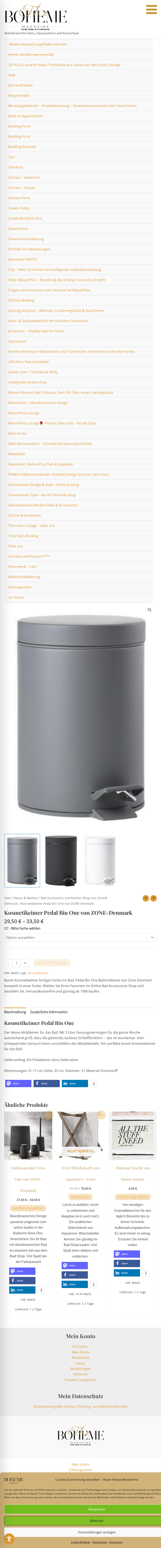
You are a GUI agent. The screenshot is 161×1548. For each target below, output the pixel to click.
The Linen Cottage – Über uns (31, 525)
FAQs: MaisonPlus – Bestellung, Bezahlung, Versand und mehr (57, 280)
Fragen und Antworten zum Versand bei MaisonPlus (49, 290)
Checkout (15, 167)
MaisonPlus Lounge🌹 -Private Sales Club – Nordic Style (52, 423)
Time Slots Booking (23, 536)
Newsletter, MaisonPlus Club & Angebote (40, 464)
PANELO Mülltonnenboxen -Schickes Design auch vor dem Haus (58, 474)
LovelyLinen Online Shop (27, 382)
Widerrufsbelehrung (24, 577)
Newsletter (17, 454)
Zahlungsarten (19, 587)
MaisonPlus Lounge (23, 413)
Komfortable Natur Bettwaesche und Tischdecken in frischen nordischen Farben (71, 351)
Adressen (80, 1374)
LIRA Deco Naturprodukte (28, 361)
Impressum (115, 1542)
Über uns (15, 546)
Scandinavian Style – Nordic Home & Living (41, 495)
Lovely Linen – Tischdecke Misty (33, 372)
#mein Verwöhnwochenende (31, 54)
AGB (11, 75)
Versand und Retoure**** (29, 556)
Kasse (80, 1363)
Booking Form (19, 126)
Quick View (28, 1155)
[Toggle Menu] (151, 9)
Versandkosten (37, 973)
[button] (149, 610)
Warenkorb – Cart (22, 566)
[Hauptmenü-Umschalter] (153, 19)
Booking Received (22, 146)
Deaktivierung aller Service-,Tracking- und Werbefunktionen (80, 1406)
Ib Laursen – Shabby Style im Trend (36, 331)
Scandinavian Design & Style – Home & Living (43, 484)
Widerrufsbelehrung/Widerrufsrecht (37, 44)
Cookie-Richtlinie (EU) (25, 218)
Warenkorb (81, 1357)
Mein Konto (17, 433)
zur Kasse (16, 597)
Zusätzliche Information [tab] (49, 1012)
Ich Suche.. (80, 1346)
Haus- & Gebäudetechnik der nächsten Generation (48, 321)
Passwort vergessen (80, 1379)
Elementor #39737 (22, 259)
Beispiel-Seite (18, 95)
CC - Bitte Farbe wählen (22, 928)
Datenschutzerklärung (26, 239)
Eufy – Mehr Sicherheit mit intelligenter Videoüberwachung (54, 269)
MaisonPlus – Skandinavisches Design (38, 402)
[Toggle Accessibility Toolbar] (9, 1539)
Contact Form (19, 198)
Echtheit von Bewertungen (29, 249)
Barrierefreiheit (20, 85)
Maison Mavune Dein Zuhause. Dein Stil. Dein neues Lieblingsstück (60, 392)
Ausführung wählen (28, 1208)
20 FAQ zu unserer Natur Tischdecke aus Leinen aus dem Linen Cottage (64, 64)
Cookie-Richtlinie (80, 1542)
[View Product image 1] (22, 860)
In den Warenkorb (52, 963)
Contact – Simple (21, 187)
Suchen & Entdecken (24, 515)
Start (7, 898)
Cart (11, 157)
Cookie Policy (18, 208)
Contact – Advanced (24, 177)
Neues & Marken (26, 898)
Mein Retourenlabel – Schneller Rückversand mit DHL (50, 443)
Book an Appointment (25, 116)
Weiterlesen (80, 1197)
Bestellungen (80, 1368)
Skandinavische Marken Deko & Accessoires (42, 505)
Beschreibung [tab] (15, 1012)
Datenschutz (99, 1542)
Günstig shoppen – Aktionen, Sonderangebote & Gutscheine (56, 310)
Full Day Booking (21, 300)
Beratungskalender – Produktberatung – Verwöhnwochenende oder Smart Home (72, 105)
